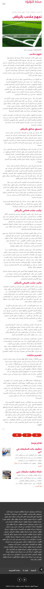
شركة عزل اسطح (16, 552)
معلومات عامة (28, 50)
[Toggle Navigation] (3, 4)
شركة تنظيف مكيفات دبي (29, 472)
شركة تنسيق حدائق (30, 519)
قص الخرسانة (31, 516)
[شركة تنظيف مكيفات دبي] (6, 474)
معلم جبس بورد (26, 554)
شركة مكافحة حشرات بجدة (28, 534)
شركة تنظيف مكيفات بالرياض (19, 532)
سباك (14, 516)
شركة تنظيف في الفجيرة (27, 529)
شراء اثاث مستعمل (35, 511)
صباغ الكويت (16, 557)
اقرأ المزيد (38, 486)
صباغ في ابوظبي (32, 549)
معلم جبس (6, 519)
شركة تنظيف (37, 522)
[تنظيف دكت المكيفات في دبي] (6, 452)
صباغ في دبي (31, 539)
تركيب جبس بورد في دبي (18, 539)
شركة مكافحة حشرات (21, 511)
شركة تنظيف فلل (16, 519)
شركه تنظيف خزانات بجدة (27, 547)
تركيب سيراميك (33, 524)
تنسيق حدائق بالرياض (11, 534)
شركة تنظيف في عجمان (33, 537)
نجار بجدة (34, 559)
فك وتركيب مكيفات (29, 514)
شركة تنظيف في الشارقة (18, 549)
